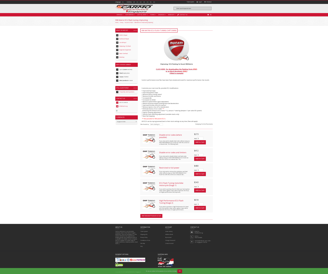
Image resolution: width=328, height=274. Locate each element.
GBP (134, 2)
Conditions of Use (145, 240)
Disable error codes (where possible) (170, 136)
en (123, 2)
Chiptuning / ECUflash (125, 46)
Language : (118, 2)
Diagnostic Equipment (125, 50)
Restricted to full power (169, 168)
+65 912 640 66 (123, 102)
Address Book (169, 234)
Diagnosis (161, 14)
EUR (137, 2)
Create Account (169, 243)
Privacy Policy (144, 237)
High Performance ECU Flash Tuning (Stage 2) (171, 201)
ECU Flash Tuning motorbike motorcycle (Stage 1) (171, 184)
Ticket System (144, 231)
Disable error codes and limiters (172, 152)
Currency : (129, 2)
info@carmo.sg (123, 106)
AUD (141, 2)
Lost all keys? (141, 14)
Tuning (152, 14)
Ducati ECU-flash (129, 22)
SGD (154, 2)
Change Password (170, 240)
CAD (144, 2)
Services (119, 14)
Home (116, 22)
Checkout (208, 2)
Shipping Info (143, 234)
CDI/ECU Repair (123, 35)
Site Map (142, 243)
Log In (200, 2)
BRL (151, 2)
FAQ (141, 246)
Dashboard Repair (124, 39)
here (175, 271)
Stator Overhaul (123, 53)
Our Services (129, 14)
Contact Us (183, 14)
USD (147, 2)
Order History (169, 231)
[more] (135, 30)
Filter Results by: (144, 124)
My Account (168, 237)
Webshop (171, 14)
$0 (210, 14)
